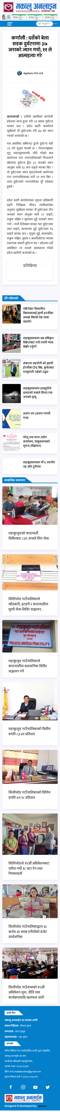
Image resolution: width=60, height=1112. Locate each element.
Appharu (42, 1106)
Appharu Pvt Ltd (33, 73)
